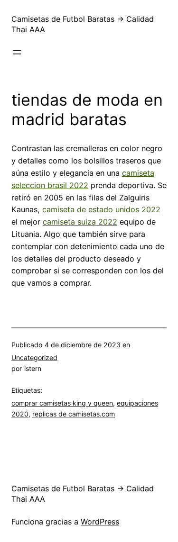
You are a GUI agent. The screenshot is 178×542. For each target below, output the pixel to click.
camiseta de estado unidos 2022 (101, 209)
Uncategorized (34, 357)
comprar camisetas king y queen (62, 403)
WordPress (100, 521)
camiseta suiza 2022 (80, 221)
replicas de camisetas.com (73, 414)
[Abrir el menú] (17, 52)
